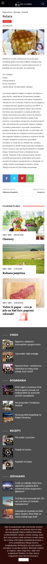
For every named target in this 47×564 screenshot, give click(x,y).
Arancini (40, 192)
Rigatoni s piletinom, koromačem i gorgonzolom (28, 343)
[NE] (43, 544)
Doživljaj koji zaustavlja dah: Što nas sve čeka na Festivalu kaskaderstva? (29, 501)
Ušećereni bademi (10, 192)
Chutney (8, 239)
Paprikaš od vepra (23, 462)
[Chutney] (23, 225)
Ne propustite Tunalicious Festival (27, 404)
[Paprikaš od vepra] (8, 464)
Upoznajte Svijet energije (26, 354)
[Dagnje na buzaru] (8, 452)
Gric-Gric (7, 235)
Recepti (17, 12)
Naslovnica (7, 12)
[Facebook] (6, 178)
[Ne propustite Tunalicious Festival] (8, 405)
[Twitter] (14, 178)
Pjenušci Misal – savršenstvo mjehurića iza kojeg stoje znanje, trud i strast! (28, 369)
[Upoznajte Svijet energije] (8, 356)
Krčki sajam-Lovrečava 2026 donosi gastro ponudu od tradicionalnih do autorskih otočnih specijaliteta (28, 391)
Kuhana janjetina (14, 273)
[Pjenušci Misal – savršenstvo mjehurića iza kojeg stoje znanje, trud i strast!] (8, 368)
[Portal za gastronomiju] (23, 4)
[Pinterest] (22, 178)
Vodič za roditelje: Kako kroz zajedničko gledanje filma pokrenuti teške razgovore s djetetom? (28, 487)
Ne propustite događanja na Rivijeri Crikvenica (28, 416)
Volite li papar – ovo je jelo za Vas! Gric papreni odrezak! (18, 310)
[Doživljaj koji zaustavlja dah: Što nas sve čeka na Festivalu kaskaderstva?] (8, 501)
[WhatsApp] (30, 178)
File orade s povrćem (25, 438)
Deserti (25, 12)
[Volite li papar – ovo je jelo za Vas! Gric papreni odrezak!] (23, 293)
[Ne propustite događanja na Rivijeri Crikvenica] (8, 417)
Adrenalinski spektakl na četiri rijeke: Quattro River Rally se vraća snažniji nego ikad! (29, 514)
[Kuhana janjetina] (23, 259)
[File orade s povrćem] (8, 440)
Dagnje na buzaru (23, 450)
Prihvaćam (23, 560)
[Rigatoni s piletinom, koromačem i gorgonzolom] (8, 344)
